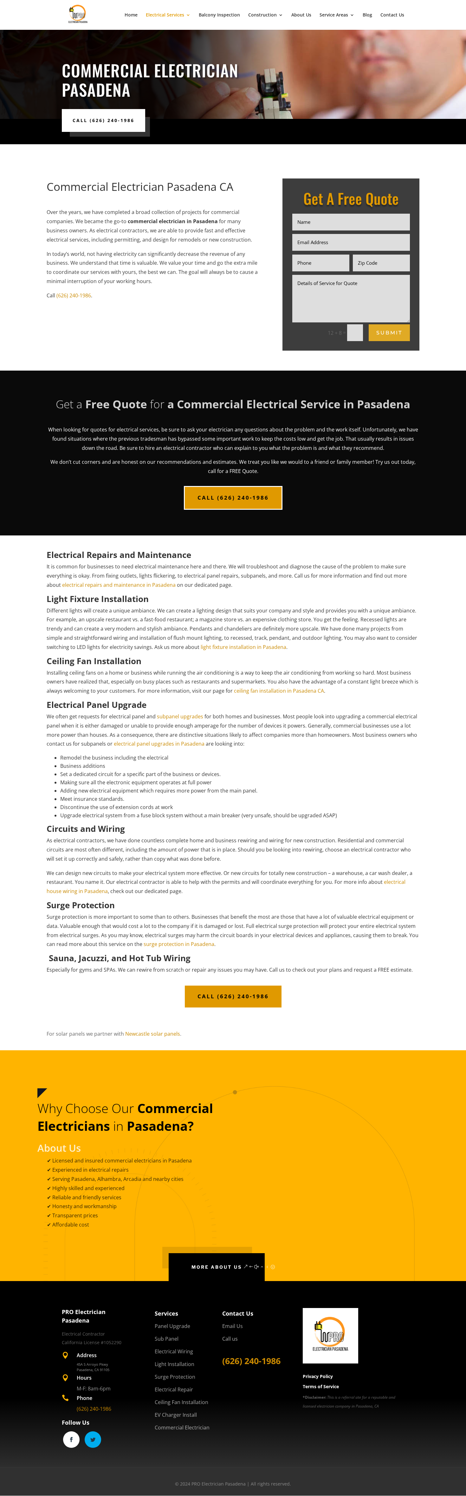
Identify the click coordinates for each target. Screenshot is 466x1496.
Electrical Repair (174, 1389)
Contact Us (392, 15)
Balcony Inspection (219, 15)
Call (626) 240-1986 (103, 120)
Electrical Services (165, 15)
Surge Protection (175, 1376)
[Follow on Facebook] (71, 1439)
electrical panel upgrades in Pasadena (159, 743)
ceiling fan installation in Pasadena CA (279, 690)
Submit (389, 333)
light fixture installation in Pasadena (243, 647)
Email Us (232, 1326)
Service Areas (334, 15)
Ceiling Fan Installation (181, 1402)
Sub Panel (166, 1338)
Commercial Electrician (182, 1427)
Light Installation (174, 1364)
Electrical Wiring (174, 1351)
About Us (301, 15)
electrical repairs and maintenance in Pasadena (119, 584)
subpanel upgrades (180, 716)
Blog (367, 15)
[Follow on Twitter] (93, 1439)
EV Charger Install (176, 1414)
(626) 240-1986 (73, 295)
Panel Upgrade (172, 1326)
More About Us (216, 1267)
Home (131, 15)
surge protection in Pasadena (179, 944)
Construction (262, 15)
